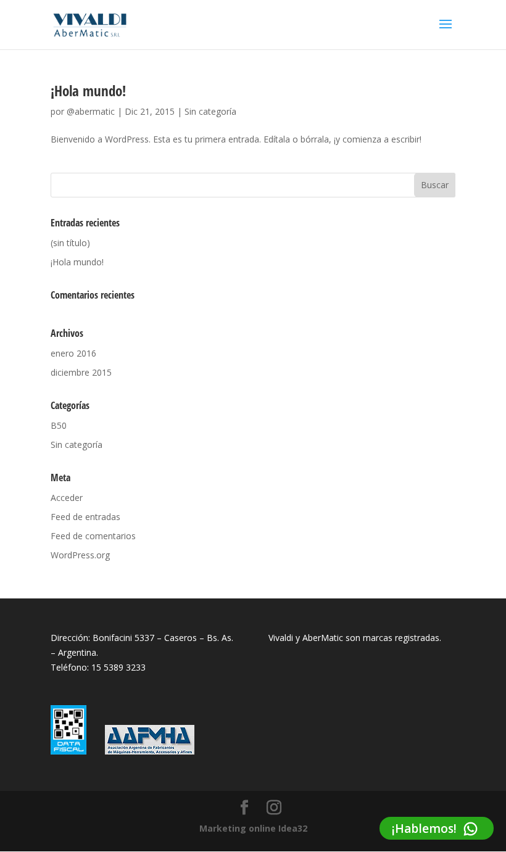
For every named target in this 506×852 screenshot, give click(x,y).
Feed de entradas (85, 517)
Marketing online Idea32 (253, 828)
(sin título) (70, 243)
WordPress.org (80, 555)
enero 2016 (73, 353)
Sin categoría (210, 111)
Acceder (67, 497)
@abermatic (91, 111)
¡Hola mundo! (88, 91)
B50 (59, 425)
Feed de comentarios (93, 536)
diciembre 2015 (81, 372)
